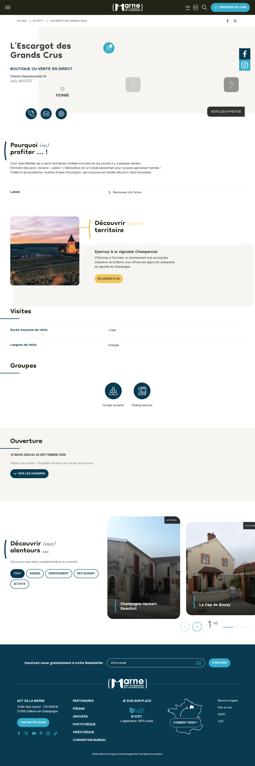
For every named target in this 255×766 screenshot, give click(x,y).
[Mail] (46, 113)
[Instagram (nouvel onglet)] (48, 733)
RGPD (221, 714)
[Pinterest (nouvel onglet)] (41, 733)
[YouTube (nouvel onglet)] (34, 733)
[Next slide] (231, 84)
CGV (220, 721)
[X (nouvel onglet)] (26, 733)
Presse (79, 708)
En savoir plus (109, 278)
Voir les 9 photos (226, 111)
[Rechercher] (204, 7)
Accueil (22, 21)
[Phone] (31, 113)
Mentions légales (228, 700)
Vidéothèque (83, 732)
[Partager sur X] (235, 21)
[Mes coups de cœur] (195, 7)
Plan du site (225, 707)
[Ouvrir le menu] (8, 7)
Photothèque (84, 724)
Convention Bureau (89, 740)
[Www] (61, 113)
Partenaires (83, 701)
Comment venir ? (185, 722)
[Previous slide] (133, 84)
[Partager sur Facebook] (227, 21)
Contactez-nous (33, 722)
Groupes (80, 716)
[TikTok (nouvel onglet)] (55, 733)
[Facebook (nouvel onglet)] (19, 733)
